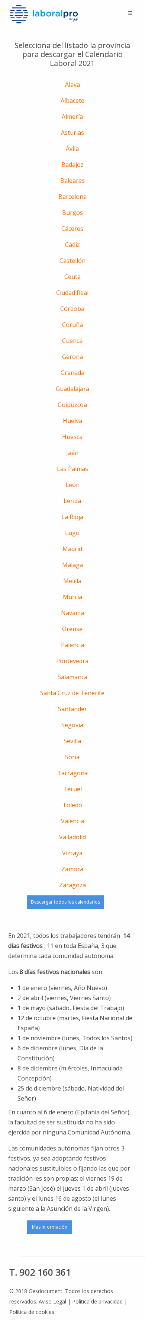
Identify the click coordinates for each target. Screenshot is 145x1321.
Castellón (72, 261)
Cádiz (72, 245)
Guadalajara (72, 389)
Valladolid (72, 837)
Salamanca (72, 677)
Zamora (72, 869)
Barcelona (72, 196)
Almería (72, 116)
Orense (72, 629)
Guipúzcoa (72, 405)
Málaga (72, 565)
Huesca (72, 437)
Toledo (72, 805)
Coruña (72, 325)
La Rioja (72, 517)
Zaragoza (72, 885)
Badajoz (72, 164)
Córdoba (72, 309)
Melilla (72, 581)
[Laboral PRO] (43, 13)
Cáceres (72, 229)
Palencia (72, 645)
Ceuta (72, 277)
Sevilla (72, 741)
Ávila (72, 148)
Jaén (72, 453)
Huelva (72, 421)
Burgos (72, 213)
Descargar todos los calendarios (65, 902)
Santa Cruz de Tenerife (72, 693)
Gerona (72, 357)
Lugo (72, 533)
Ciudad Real (72, 293)
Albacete (72, 100)
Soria (72, 757)
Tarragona (72, 773)
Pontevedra (72, 661)
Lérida (72, 501)
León (72, 485)
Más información (49, 1227)
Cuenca (72, 341)
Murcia (72, 597)
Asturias (72, 132)
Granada (72, 373)
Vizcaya (72, 853)
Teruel (72, 789)
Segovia (72, 725)
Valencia (72, 821)
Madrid (72, 549)
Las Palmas (72, 469)
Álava (72, 84)
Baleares (72, 180)
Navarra (72, 613)
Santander (72, 709)
